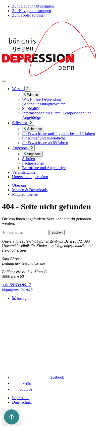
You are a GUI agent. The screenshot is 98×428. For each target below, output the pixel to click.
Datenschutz (22, 402)
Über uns (19, 185)
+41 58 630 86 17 (16, 285)
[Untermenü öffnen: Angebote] (32, 148)
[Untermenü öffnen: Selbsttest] (31, 123)
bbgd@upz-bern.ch (17, 289)
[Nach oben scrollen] (11, 417)
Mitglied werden (25, 194)
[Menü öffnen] (4, 81)
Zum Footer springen (28, 15)
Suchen (57, 232)
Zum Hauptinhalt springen (33, 6)
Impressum (20, 398)
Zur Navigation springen (31, 11)
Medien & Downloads (29, 190)
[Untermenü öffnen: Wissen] (27, 89)
